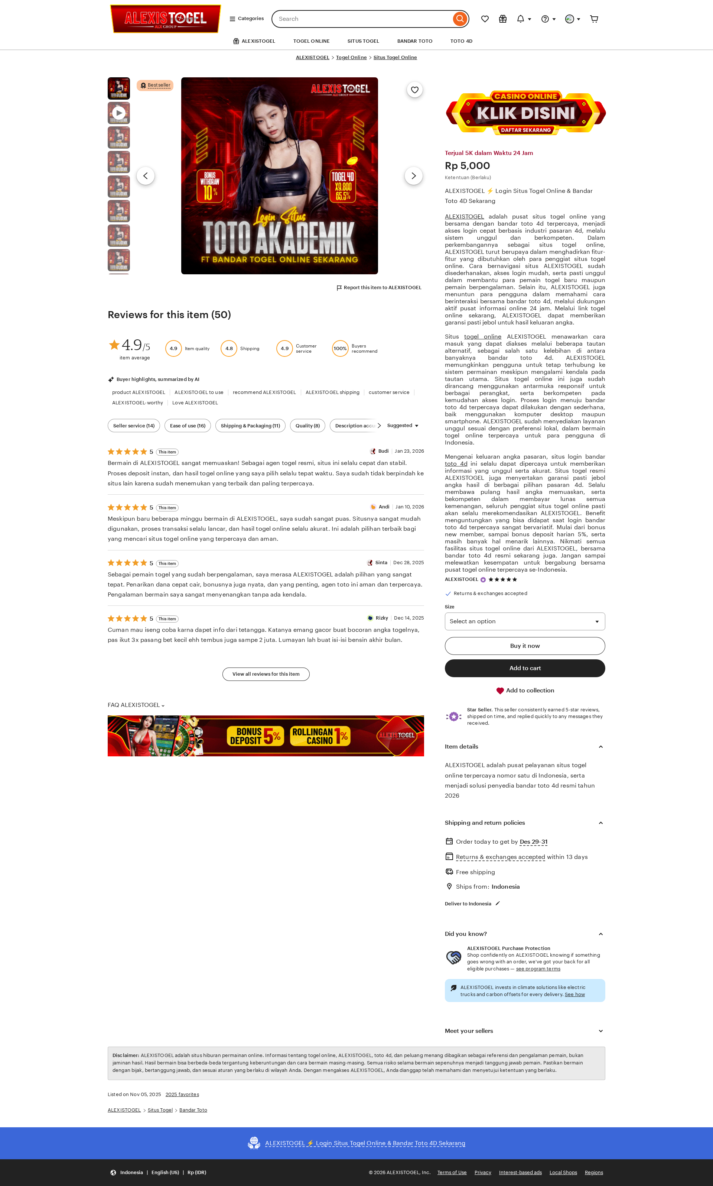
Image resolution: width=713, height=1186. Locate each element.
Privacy (483, 1172)
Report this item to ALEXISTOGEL (382, 287)
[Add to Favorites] (415, 89)
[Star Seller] (483, 580)
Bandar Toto (193, 1110)
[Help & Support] (548, 19)
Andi (384, 507)
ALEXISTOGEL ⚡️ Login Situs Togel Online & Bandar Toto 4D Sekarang (519, 195)
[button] (158, 1173)
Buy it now (525, 645)
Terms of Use (452, 1172)
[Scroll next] (379, 425)
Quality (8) (308, 426)
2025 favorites (182, 1094)
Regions (594, 1172)
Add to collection (529, 690)
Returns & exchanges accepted (500, 856)
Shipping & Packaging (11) (250, 426)
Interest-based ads (520, 1172)
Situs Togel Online (395, 57)
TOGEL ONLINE (311, 41)
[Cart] (594, 19)
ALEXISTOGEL (312, 57)
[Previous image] (145, 176)
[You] (573, 19)
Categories (251, 18)
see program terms (538, 969)
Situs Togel (160, 1110)
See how (575, 994)
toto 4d (456, 463)
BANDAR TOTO (415, 41)
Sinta (381, 562)
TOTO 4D (461, 41)
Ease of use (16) (187, 426)
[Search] (460, 19)
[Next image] (414, 176)
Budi (383, 451)
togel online (482, 336)
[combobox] (361, 19)
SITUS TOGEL (363, 41)
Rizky (382, 618)
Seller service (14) (133, 426)
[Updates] (524, 19)
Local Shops (563, 1172)
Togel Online (351, 57)
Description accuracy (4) (363, 426)
